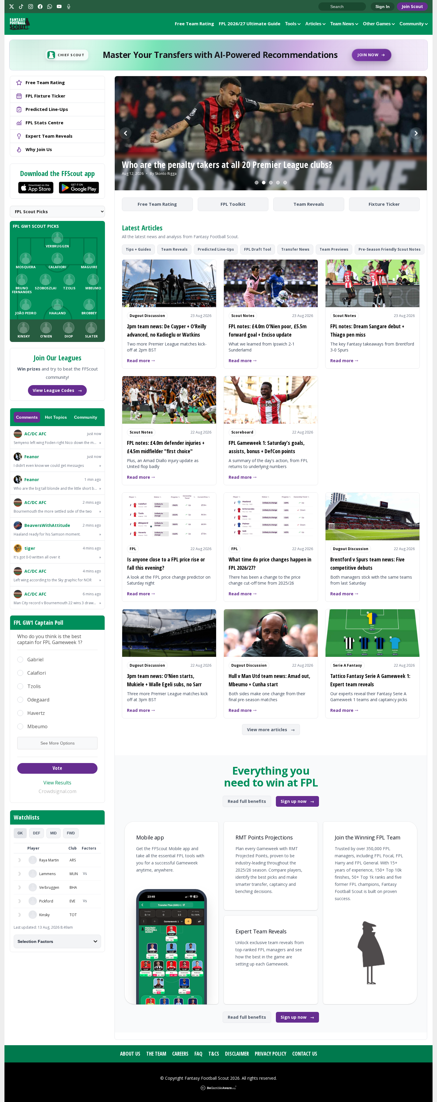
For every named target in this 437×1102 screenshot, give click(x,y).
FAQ (198, 1053)
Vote (57, 768)
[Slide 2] (263, 182)
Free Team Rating (194, 23)
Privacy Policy (270, 1053)
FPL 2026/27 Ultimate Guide (249, 23)
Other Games (377, 23)
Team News (342, 23)
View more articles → (271, 729)
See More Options (57, 743)
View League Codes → (57, 390)
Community (412, 23)
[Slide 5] (285, 182)
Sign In (382, 6)
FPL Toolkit (233, 204)
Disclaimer (237, 1053)
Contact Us (304, 1053)
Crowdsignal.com (57, 791)
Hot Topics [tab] (56, 417)
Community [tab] (85, 417)
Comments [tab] (27, 417)
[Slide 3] (271, 182)
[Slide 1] (256, 182)
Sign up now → (297, 801)
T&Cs (213, 1053)
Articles (313, 23)
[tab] (20, 833)
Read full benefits (247, 801)
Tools (290, 23)
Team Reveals (308, 204)
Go (325, 7)
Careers (180, 1053)
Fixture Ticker (384, 204)
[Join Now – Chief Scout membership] (218, 55)
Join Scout (412, 6)
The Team (156, 1053)
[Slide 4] (278, 182)
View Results (57, 782)
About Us (130, 1053)
